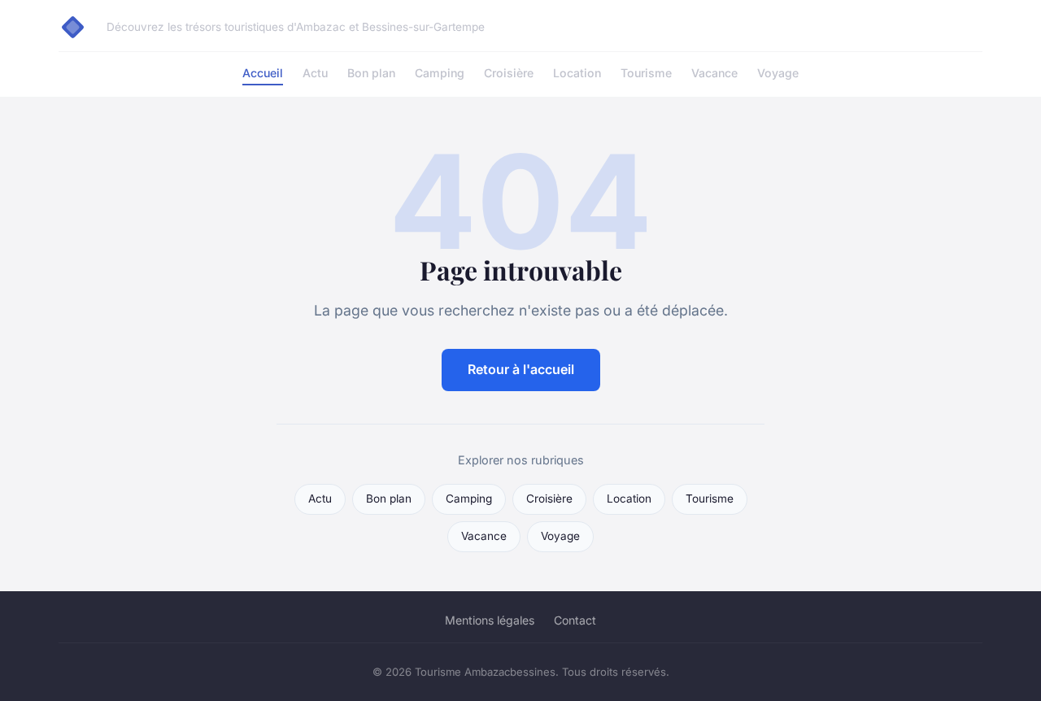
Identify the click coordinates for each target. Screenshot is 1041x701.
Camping (439, 73)
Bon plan (371, 73)
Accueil (262, 73)
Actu (315, 73)
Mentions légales (489, 620)
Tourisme (646, 73)
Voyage (778, 73)
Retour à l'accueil (521, 369)
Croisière (509, 73)
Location (577, 73)
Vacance (714, 73)
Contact (575, 620)
